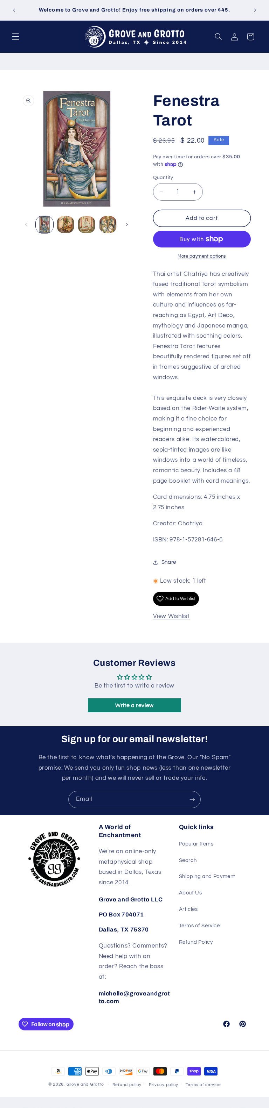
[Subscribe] (192, 799)
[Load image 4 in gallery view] (108, 224)
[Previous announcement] (14, 10)
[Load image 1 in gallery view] (44, 224)
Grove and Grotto (85, 1084)
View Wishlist (171, 616)
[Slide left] (26, 224)
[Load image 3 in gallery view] (86, 224)
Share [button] (168, 562)
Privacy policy (163, 1085)
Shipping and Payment (207, 876)
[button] (15, 37)
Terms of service (203, 1085)
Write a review (134, 705)
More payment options (202, 256)
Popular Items (196, 844)
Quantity (163, 177)
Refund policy (127, 1085)
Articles (188, 909)
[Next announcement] (255, 10)
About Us (190, 892)
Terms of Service (199, 925)
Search (188, 860)
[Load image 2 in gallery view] (65, 224)
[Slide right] (126, 224)
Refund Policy (196, 942)
